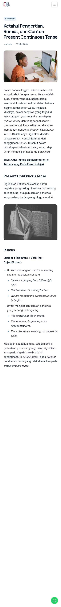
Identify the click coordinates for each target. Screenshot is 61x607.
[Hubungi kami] (54, 600)
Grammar (10, 18)
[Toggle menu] (54, 5)
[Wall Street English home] (7, 4)
